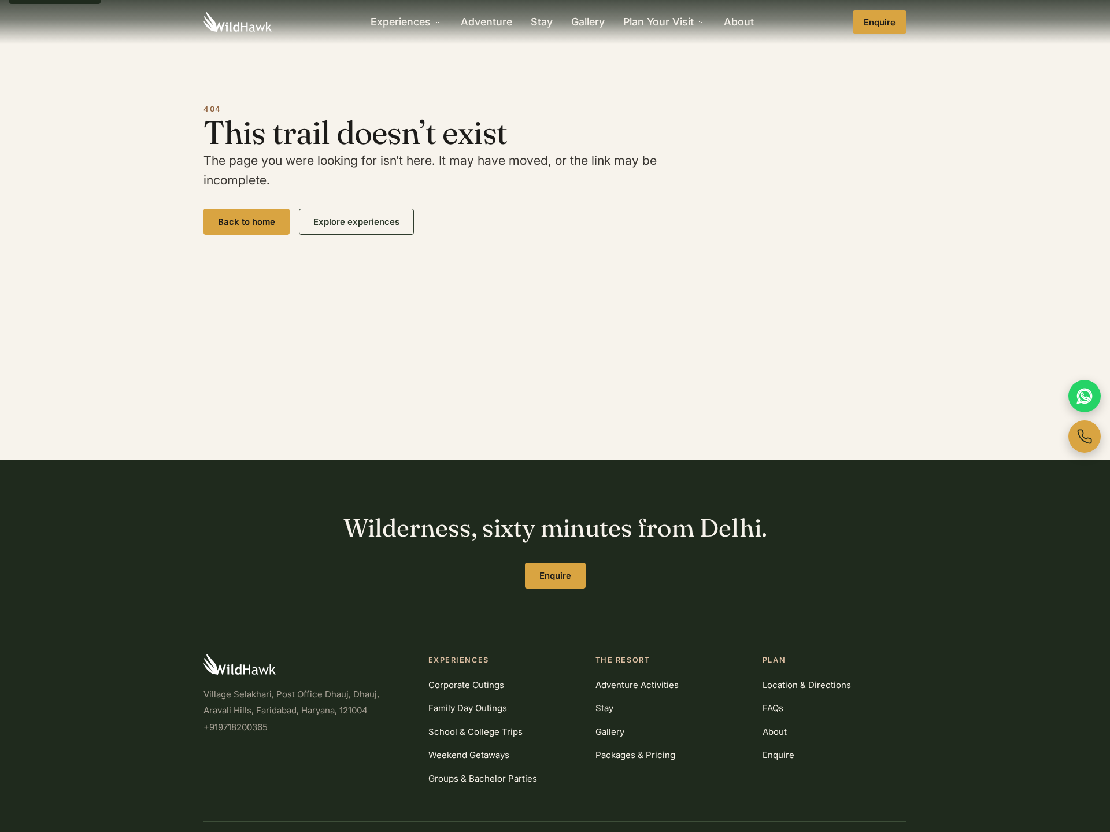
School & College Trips (475, 731)
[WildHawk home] (238, 22)
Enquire (880, 22)
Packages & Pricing (635, 754)
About (739, 22)
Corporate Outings (466, 684)
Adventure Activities (637, 684)
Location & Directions (807, 684)
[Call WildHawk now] (1084, 436)
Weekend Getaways (468, 754)
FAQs (773, 707)
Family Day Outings (467, 707)
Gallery (588, 22)
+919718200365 (236, 727)
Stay (542, 22)
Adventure (486, 22)
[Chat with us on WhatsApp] (1084, 396)
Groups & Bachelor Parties (482, 778)
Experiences (401, 22)
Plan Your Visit (658, 22)
